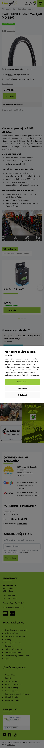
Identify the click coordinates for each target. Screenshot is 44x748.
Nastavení (22, 388)
